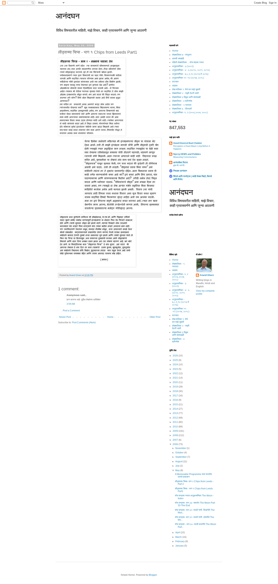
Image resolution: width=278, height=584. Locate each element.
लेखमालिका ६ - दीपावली (182, 108)
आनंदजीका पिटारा (180, 162)
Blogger (153, 575)
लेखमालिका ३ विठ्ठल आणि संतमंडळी (186, 97)
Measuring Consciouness (185, 157)
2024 (176, 364)
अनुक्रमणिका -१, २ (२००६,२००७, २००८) (190, 112)
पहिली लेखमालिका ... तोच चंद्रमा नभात (188, 62)
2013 (176, 413)
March (178, 537)
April (178, 532)
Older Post (155, 317)
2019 (176, 386)
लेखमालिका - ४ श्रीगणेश (182, 101)
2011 (176, 422)
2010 (176, 426)
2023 (176, 369)
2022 (176, 373)
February (180, 541)
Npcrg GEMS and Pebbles (187, 154)
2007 (176, 440)
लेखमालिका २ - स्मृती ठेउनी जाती (185, 93)
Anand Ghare (207, 275)
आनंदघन (68, 16)
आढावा (175, 85)
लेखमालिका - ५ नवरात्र (181, 105)
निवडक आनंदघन (180, 170)
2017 (176, 395)
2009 (176, 431)
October (179, 452)
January (179, 545)
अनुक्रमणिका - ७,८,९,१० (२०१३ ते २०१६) (190, 74)
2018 (176, 391)
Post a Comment (71, 310)
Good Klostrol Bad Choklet (187, 143)
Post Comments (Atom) (84, 322)
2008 (176, 435)
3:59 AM (71, 304)
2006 (176, 444)
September (181, 457)
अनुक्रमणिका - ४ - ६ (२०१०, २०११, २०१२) (191, 70)
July (177, 466)
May (177, 470)
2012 (176, 417)
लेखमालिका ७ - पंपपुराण (181, 54)
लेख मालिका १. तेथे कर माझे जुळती (186, 89)
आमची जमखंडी (178, 58)
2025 (176, 360)
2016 (176, 400)
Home (110, 317)
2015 (176, 404)
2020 (176, 382)
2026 (176, 355)
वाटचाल (175, 81)
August (179, 461)
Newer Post (65, 317)
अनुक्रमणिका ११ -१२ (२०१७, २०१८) (188, 78)
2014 (176, 409)
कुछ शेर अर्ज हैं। (179, 165)
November (181, 448)
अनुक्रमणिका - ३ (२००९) (183, 66)
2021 (176, 377)
